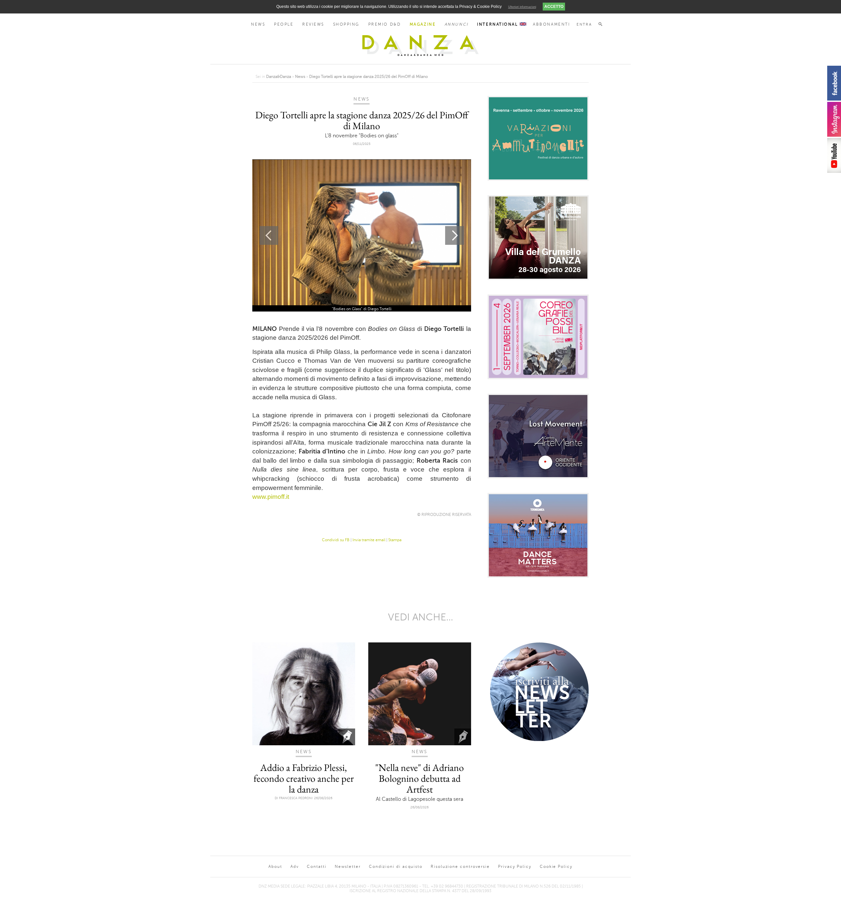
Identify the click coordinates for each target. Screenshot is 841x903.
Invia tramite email (368, 540)
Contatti (316, 866)
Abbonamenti (551, 24)
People (283, 24)
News (258, 24)
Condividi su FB (336, 540)
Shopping (346, 24)
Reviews (313, 24)
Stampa (394, 540)
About (275, 866)
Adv (294, 866)
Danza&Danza (278, 76)
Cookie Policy (556, 866)
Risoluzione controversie (460, 866)
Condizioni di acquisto (395, 866)
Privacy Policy (515, 866)
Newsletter (348, 866)
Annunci (456, 24)
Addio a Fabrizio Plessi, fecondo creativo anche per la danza (304, 778)
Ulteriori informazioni (522, 7)
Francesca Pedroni (296, 798)
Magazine (423, 24)
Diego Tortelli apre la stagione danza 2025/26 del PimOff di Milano (368, 76)
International (498, 24)
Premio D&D (384, 24)
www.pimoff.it (270, 496)
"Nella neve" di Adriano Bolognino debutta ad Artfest (419, 778)
